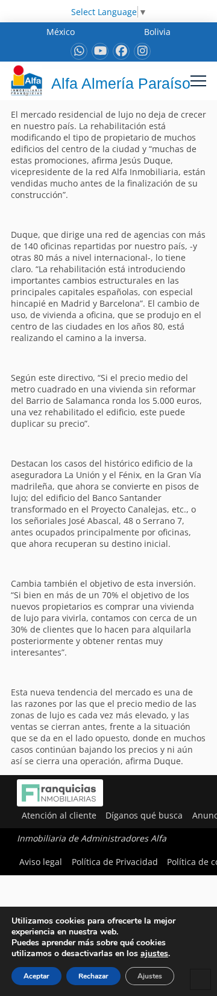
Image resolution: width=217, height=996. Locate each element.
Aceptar (36, 976)
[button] (198, 80)
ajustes (154, 953)
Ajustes (149, 976)
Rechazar (93, 976)
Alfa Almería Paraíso (120, 83)
